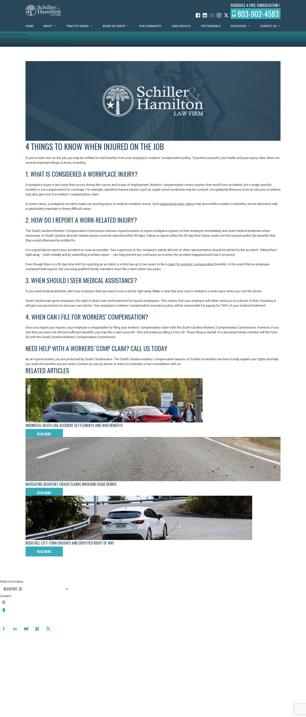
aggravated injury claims (177, 204)
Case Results (181, 26)
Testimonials (211, 26)
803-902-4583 (258, 13)
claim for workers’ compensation (190, 264)
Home (29, 26)
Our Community (150, 26)
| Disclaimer (125, 714)
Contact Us (268, 26)
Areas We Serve (114, 26)
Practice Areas (77, 26)
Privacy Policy (93, 714)
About (47, 26)
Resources (238, 26)
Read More (44, 434)
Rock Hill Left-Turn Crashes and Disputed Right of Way (70, 543)
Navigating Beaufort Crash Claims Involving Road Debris (71, 484)
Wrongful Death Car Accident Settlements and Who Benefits (74, 425)
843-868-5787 (20, 610)
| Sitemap (110, 714)
